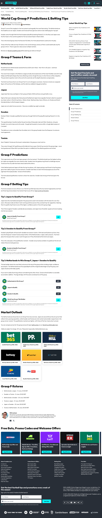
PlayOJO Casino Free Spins (34, 474)
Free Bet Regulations (6, 478)
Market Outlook (75, 117)
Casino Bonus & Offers (33, 461)
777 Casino (30, 478)
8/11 (58, 281)
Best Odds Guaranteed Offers (88, 469)
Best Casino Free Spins (33, 467)
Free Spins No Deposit (86, 464)
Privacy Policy (4, 471)
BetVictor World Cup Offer (85, 8)
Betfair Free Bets (58, 476)
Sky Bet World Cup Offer (70, 8)
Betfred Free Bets (58, 471)
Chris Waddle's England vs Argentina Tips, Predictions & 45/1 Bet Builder (79, 50)
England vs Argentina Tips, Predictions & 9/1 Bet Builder (80, 57)
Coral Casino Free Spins (34, 471)
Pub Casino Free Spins (33, 472)
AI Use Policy (4, 474)
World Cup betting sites (14, 50)
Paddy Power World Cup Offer (54, 8)
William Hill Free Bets (59, 472)
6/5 (58, 300)
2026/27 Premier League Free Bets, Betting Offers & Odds (90, 473)
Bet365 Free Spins (32, 469)
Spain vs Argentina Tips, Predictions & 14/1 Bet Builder (79, 28)
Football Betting (5, 15)
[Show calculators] (89, 3)
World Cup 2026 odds (49, 325)
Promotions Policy (5, 472)
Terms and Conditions (6, 467)
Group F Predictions (76, 111)
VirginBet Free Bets (59, 467)
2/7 (58, 217)
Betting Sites (57, 461)
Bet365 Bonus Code (59, 465)
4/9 (58, 249)
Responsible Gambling (6, 476)
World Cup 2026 (5, 8)
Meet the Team (5, 481)
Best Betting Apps (58, 464)
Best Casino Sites (32, 464)
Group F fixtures (75, 120)
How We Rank (4, 465)
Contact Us (4, 464)
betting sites (35, 325)
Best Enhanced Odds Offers (88, 465)
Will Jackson (8, 24)
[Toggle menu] (1, 3)
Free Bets (83, 461)
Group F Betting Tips (76, 114)
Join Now (85, 97)
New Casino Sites (32, 465)
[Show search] (85, 3)
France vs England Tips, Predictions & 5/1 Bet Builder (80, 35)
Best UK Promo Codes (86, 467)
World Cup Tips (85, 64)
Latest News (4, 479)
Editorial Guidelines (6, 469)
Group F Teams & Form (76, 108)
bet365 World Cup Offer (22, 8)
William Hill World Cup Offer (37, 8)
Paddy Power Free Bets (60, 469)
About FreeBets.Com (6, 461)
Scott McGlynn (26, 24)
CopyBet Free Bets (59, 474)
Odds (12, 8)
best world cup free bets (42, 191)
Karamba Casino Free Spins (34, 476)
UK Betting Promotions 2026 (88, 471)
